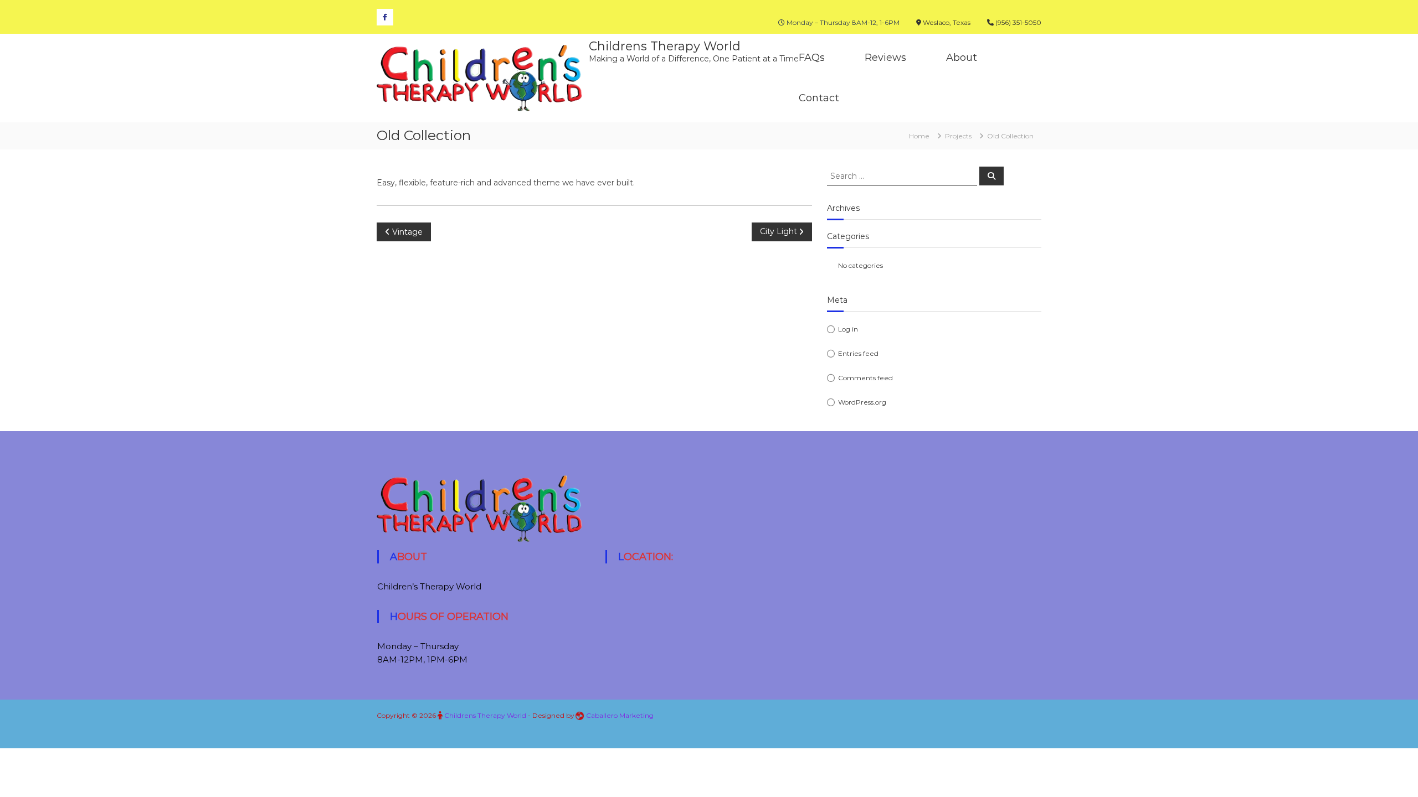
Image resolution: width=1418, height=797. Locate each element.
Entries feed (858, 353)
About (961, 57)
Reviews (885, 57)
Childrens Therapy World (665, 46)
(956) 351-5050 (1017, 22)
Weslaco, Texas (945, 22)
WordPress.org (862, 402)
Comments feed (865, 378)
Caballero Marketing (620, 715)
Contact (819, 98)
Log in (848, 329)
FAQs (812, 57)
